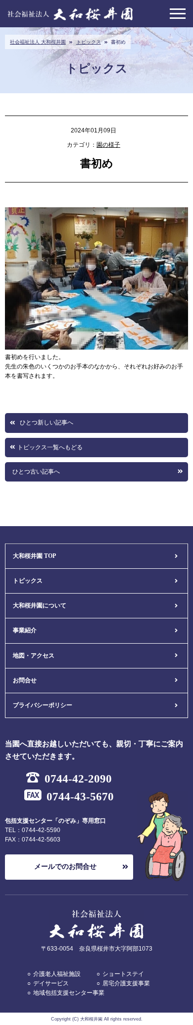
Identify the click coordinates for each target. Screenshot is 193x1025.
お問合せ (25, 680)
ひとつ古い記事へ (36, 471)
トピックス (88, 42)
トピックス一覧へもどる (50, 447)
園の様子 (108, 144)
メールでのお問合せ (65, 866)
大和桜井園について (39, 605)
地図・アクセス (33, 655)
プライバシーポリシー (42, 705)
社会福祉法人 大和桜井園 (38, 42)
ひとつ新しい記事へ (46, 422)
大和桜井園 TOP (34, 555)
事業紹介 (25, 630)
